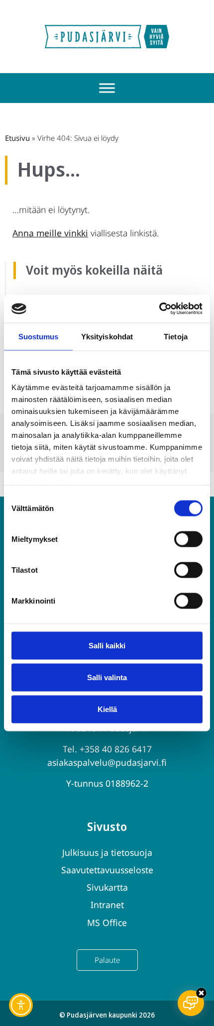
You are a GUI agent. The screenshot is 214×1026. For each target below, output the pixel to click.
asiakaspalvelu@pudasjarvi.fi (107, 762)
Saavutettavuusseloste (107, 870)
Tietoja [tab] (176, 336)
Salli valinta (107, 677)
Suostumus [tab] (38, 336)
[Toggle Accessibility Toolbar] (21, 1005)
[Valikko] (107, 88)
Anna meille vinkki (50, 233)
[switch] (188, 539)
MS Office (107, 922)
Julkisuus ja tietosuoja (107, 852)
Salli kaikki (107, 645)
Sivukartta (107, 887)
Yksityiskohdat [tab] (107, 336)
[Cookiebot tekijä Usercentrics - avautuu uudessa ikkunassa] (159, 309)
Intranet (107, 905)
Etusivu (17, 138)
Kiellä (107, 709)
